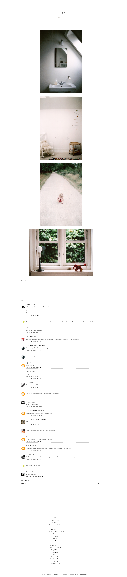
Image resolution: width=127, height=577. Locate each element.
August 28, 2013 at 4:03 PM (33, 315)
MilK (54, 518)
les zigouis (55, 522)
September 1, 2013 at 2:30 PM (34, 467)
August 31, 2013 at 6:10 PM (33, 459)
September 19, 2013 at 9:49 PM (34, 476)
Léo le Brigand (30, 319)
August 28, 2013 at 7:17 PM (33, 341)
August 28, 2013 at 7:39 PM (33, 367)
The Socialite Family (55, 525)
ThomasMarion (31, 445)
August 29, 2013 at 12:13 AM (34, 415)
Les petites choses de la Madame (35, 410)
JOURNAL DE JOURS (55, 545)
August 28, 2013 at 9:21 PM (33, 396)
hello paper (55, 543)
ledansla (30, 437)
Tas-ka (55, 534)
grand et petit (55, 536)
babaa (55, 554)
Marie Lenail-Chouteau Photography (36, 419)
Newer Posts (26, 483)
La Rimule (29, 382)
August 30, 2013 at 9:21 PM (33, 450)
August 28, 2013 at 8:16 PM (33, 378)
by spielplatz (54, 550)
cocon (55, 538)
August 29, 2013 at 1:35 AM (33, 424)
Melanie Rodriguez (55, 568)
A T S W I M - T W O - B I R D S (55, 531)
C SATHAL (55, 552)
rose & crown (55, 527)
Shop (66, 17)
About (60, 17)
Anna (28, 399)
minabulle (30, 454)
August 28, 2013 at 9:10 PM (33, 387)
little (29, 428)
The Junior (55, 561)
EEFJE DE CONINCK (55, 547)
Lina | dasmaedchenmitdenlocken (35, 345)
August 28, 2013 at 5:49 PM (33, 324)
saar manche (54, 529)
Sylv (28, 363)
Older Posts (96, 483)
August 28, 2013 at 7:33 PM (33, 350)
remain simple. (55, 520)
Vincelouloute (30, 336)
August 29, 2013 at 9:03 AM (33, 441)
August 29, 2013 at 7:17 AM (33, 433)
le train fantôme (54, 559)
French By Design (55, 563)
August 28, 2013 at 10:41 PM (34, 406)
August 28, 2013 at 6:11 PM (33, 332)
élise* (29, 471)
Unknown (30, 391)
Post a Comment (25, 480)
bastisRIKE (29, 304)
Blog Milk (74, 574)
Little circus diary (55, 556)
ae (63, 13)
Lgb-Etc (55, 540)
